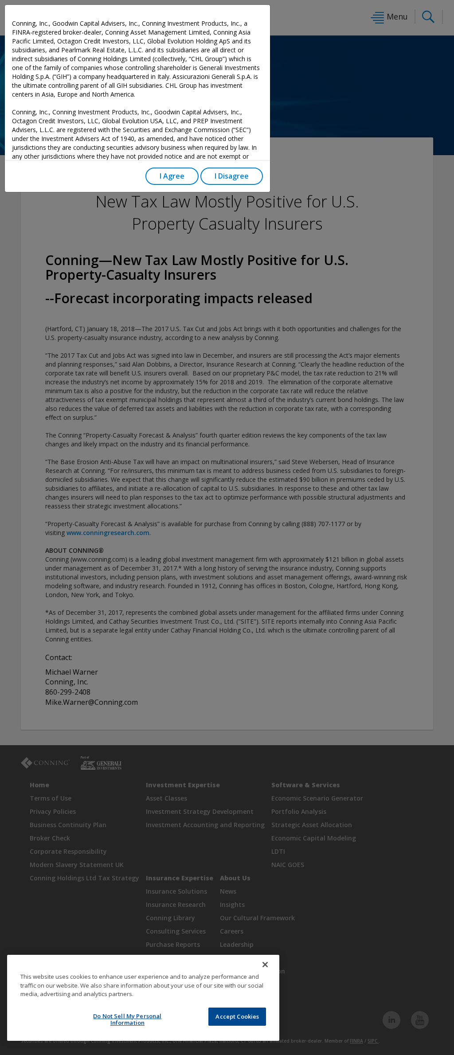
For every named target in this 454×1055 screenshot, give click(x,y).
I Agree (172, 176)
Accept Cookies (237, 1016)
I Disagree (232, 176)
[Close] (265, 964)
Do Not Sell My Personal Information (127, 1019)
